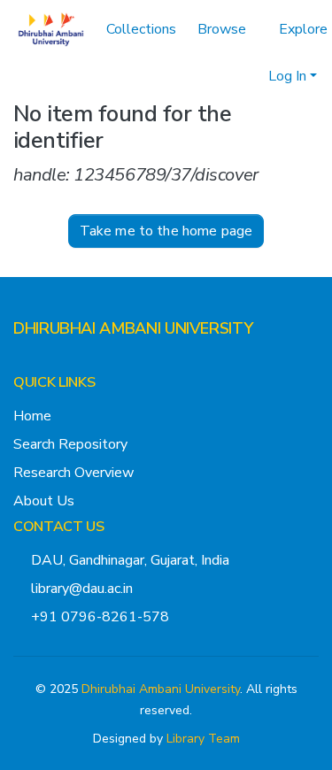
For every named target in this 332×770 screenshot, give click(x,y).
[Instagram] (49, 428)
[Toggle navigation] (294, 40)
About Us (43, 565)
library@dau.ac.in (82, 653)
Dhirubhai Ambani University (160, 753)
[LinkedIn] (77, 428)
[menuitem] (195, 39)
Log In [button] (231, 40)
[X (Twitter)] (20, 428)
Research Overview (73, 537)
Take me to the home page (166, 296)
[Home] (51, 40)
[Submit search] (169, 39)
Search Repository (70, 509)
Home (32, 480)
